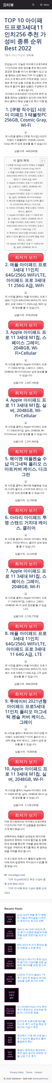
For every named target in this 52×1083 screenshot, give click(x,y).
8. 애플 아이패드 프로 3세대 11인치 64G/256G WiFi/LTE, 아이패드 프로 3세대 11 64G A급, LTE (25, 226)
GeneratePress (40, 1078)
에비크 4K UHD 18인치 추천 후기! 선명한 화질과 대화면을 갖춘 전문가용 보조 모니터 (32, 934)
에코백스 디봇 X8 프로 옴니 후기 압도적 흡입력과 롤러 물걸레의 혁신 (32, 1038)
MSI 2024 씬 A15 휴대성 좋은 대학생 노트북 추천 (32, 946)
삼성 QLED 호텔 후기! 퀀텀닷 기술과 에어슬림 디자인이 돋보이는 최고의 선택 (31, 917)
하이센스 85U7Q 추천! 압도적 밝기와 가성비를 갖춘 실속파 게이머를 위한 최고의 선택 (32, 964)
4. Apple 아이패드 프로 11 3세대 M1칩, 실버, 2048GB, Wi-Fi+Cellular (25, 195)
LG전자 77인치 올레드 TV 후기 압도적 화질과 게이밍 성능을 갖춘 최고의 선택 (31, 977)
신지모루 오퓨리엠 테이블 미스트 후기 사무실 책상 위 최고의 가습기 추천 (32, 1024)
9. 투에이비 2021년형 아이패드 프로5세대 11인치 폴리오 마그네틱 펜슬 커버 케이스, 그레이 (25, 236)
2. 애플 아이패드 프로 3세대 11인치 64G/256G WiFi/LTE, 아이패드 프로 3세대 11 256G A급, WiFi (25, 176)
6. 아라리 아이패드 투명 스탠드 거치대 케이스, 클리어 (25, 209)
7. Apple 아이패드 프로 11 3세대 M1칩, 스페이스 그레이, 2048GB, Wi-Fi (25, 216)
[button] (33, 4)
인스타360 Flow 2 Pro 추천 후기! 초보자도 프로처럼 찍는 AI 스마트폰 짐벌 (32, 1009)
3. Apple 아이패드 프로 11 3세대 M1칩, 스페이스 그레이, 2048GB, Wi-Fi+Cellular (25, 186)
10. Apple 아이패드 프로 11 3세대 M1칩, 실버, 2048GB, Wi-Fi (25, 245)
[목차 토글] (41, 160)
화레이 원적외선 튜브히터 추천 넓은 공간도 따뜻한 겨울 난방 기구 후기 (32, 1053)
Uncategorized (16, 875)
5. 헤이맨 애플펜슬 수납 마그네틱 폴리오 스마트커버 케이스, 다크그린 (25, 202)
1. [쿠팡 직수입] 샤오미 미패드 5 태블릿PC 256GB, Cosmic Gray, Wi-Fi (25, 167)
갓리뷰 (8, 4)
